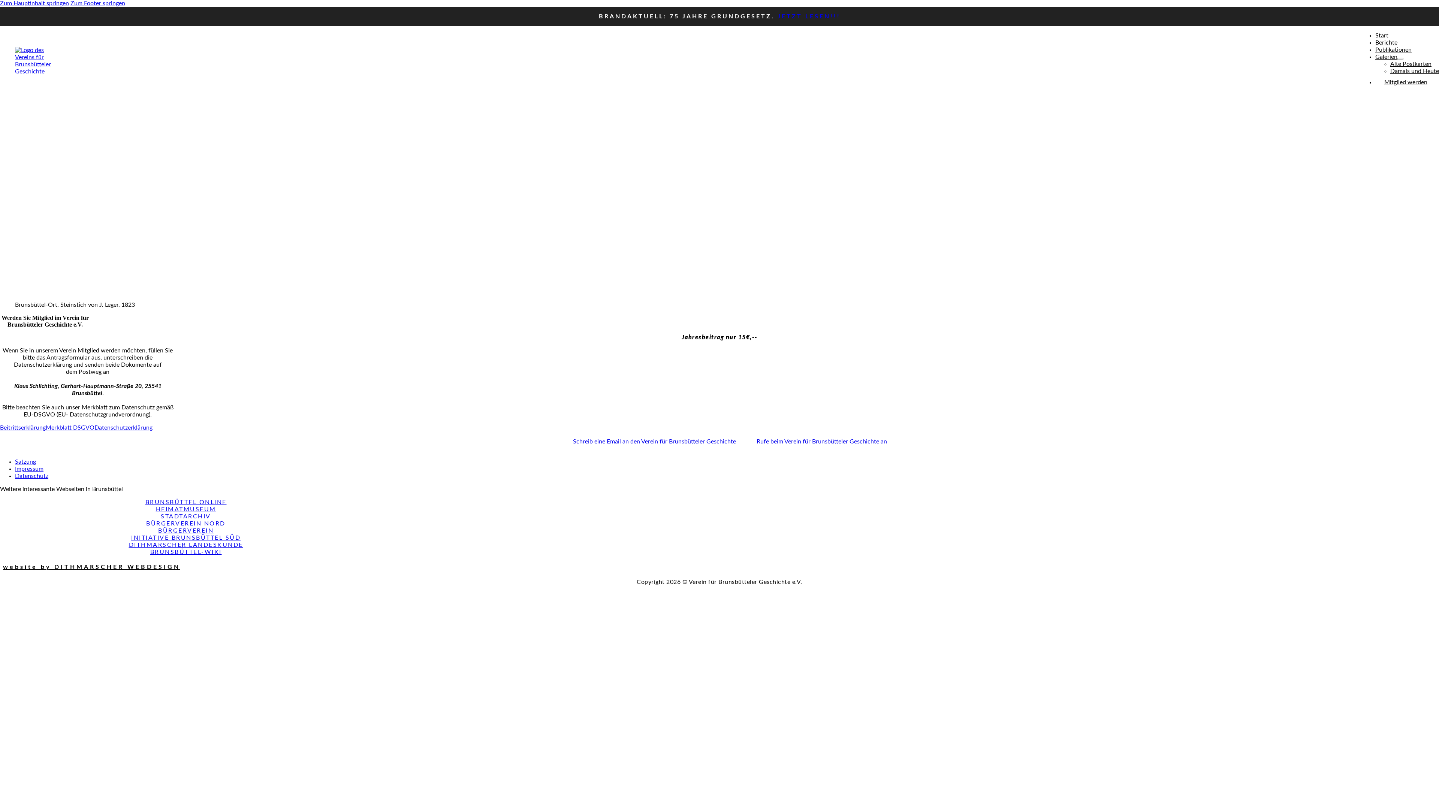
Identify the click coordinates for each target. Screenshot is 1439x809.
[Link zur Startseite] (33, 61)
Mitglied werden (1405, 82)
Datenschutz (31, 476)
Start (1381, 36)
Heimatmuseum (186, 509)
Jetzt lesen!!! (808, 16)
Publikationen (1393, 50)
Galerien (1386, 57)
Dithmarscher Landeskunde (186, 545)
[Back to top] (1412, 788)
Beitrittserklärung (23, 428)
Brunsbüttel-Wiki (186, 552)
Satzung (25, 462)
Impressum (29, 469)
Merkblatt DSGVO (70, 428)
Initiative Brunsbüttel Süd (186, 538)
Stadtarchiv (186, 516)
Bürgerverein (186, 531)
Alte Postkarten (1411, 64)
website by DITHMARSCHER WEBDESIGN (91, 567)
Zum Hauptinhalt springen (34, 3)
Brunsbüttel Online (186, 502)
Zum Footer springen (97, 3)
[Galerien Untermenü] (1400, 59)
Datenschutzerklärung (123, 428)
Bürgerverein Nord (186, 524)
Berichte (1386, 43)
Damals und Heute (1414, 71)
